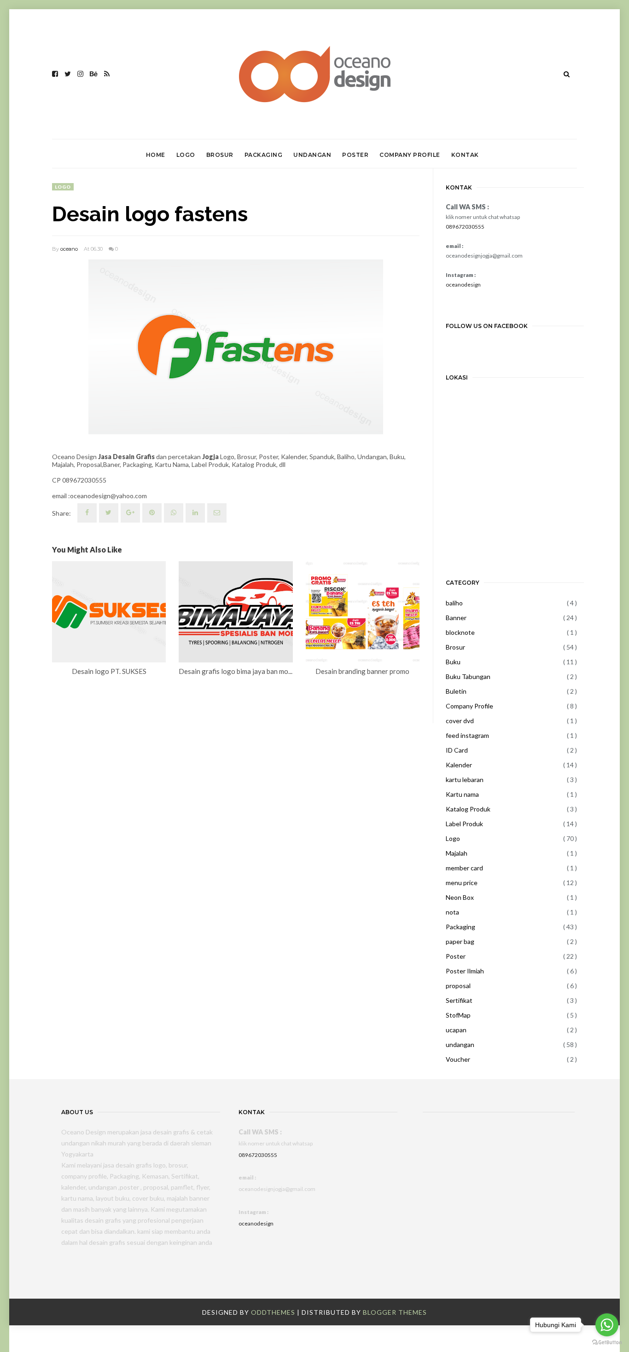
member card (464, 868)
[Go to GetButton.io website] (607, 1343)
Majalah (456, 853)
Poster (456, 956)
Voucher (458, 1059)
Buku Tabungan (468, 676)
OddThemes (273, 1312)
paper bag (460, 941)
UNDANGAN (312, 154)
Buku (453, 662)
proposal (458, 986)
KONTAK (465, 154)
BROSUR (219, 154)
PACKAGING (264, 154)
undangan (460, 1044)
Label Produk (464, 824)
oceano (69, 249)
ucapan (456, 1030)
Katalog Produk (468, 809)
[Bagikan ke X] (108, 513)
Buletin (456, 691)
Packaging (460, 927)
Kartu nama (462, 794)
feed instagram (467, 735)
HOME (155, 154)
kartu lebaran (464, 779)
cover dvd (460, 721)
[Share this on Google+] (130, 513)
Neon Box (460, 897)
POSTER (355, 154)
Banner (456, 617)
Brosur (455, 647)
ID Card (457, 750)
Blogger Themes (395, 1312)
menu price (462, 882)
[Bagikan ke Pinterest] (217, 513)
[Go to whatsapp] (606, 1324)
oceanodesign (463, 284)
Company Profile (469, 706)
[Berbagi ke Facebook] (87, 513)
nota (452, 912)
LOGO (185, 154)
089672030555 (465, 226)
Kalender (459, 765)
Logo (63, 187)
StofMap (458, 1015)
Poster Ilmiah (465, 971)
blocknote (460, 632)
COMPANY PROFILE (409, 154)
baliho (454, 603)
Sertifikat (459, 1000)
